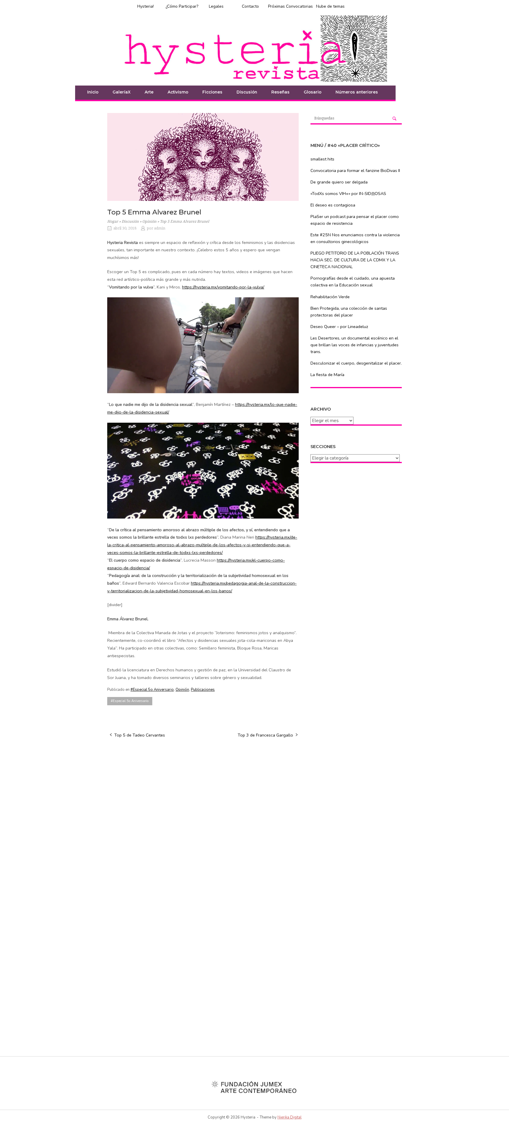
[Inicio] (254, 48)
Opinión (149, 221)
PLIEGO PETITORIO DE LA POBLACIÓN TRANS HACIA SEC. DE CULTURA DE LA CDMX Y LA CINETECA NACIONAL (354, 260)
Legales (216, 6)
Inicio (92, 92)
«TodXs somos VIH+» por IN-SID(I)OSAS (348, 193)
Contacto (250, 6)
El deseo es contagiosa (332, 205)
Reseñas (280, 92)
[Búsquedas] (394, 118)
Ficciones (212, 92)
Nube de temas (330, 6)
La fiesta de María (327, 375)
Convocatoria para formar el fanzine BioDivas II (355, 170)
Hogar (112, 221)
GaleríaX (121, 92)
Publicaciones (203, 689)
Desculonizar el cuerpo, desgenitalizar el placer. (356, 363)
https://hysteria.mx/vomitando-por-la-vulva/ (223, 287)
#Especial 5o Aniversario (152, 689)
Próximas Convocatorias (290, 6)
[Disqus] (203, 818)
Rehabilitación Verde (330, 297)
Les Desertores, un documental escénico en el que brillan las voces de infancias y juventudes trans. (354, 345)
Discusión (247, 92)
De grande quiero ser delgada (339, 182)
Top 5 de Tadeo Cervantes (139, 735)
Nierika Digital (289, 1117)
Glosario (312, 92)
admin (159, 228)
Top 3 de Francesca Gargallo (265, 735)
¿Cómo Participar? (182, 6)
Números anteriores (357, 92)
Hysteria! (145, 6)
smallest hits (322, 159)
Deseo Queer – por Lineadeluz (339, 326)
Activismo (178, 92)
